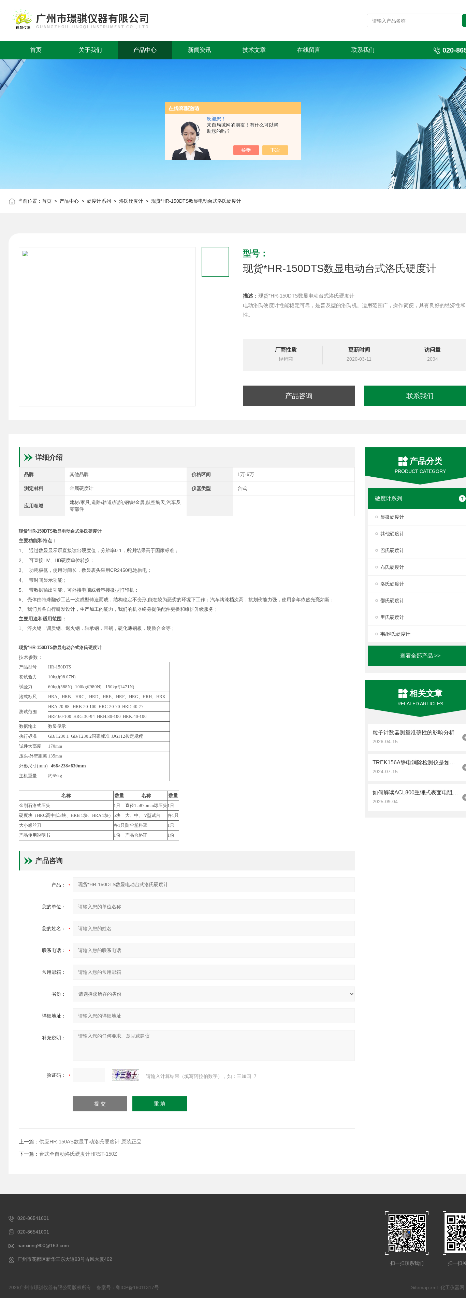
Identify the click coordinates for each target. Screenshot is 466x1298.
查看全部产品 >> (420, 656)
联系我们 (363, 50)
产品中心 (145, 50)
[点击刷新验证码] (125, 1075)
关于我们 (90, 50)
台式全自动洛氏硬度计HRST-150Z (78, 1154)
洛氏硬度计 (131, 201)
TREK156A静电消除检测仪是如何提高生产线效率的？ (416, 762)
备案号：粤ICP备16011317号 (128, 1287)
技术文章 (254, 50)
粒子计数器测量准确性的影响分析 (413, 732)
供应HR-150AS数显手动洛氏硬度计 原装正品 (90, 1141)
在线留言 (308, 50)
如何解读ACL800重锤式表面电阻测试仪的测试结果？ (416, 792)
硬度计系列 (99, 201)
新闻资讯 (199, 50)
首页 (36, 50)
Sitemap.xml (424, 1287)
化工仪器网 (452, 1287)
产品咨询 (298, 396)
